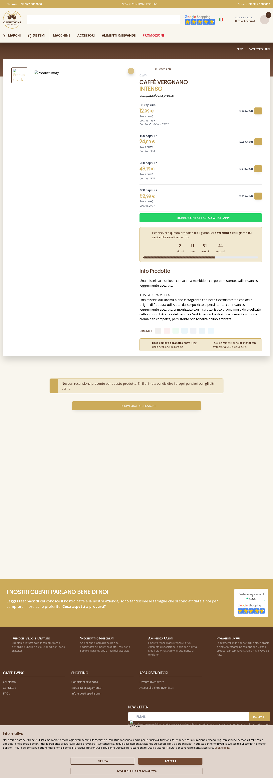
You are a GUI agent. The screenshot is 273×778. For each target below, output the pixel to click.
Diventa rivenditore (151, 682)
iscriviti (259, 717)
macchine (61, 35)
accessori (86, 35)
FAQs (6, 693)
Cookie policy (222, 747)
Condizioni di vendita (84, 682)
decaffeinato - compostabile (132, 508)
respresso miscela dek (167, 507)
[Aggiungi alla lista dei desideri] (131, 71)
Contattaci (9, 688)
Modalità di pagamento (86, 688)
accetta (170, 761)
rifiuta (103, 761)
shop (240, 49)
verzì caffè (99, 505)
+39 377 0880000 (30, 4)
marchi (12, 35)
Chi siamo (9, 682)
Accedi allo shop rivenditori (156, 688)
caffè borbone (163, 505)
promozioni (153, 35)
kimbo (66, 505)
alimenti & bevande (119, 35)
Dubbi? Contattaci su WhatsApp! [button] (203, 218)
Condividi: (145, 331)
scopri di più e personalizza (137, 771)
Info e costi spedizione (86, 693)
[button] (240, 19)
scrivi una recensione (138, 406)
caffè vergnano (259, 49)
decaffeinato (101, 507)
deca (65, 507)
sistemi (36, 35)
